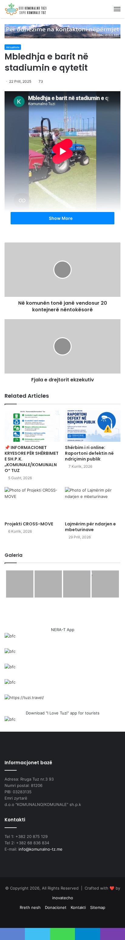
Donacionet (55, 907)
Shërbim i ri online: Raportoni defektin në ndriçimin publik (89, 453)
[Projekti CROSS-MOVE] (32, 502)
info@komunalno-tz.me (40, 849)
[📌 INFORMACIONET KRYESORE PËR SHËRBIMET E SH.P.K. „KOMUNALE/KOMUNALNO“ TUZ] (32, 425)
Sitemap (97, 907)
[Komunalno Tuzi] (26, 9)
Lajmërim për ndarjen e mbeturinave (90, 527)
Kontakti (78, 907)
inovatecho (62, 897)
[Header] (62, 30)
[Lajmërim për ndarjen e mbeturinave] (92, 502)
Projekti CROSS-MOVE (29, 524)
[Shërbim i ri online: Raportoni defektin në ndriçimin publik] (92, 425)
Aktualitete (12, 47)
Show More (61, 218)
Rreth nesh (30, 907)
